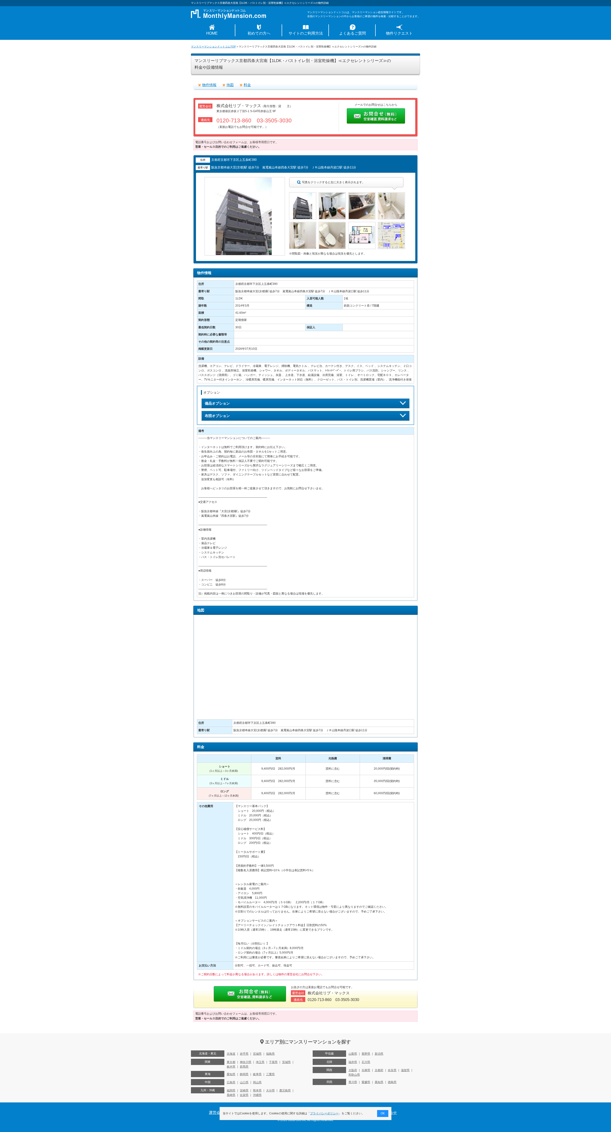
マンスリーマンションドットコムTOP (213, 46)
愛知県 (231, 1074)
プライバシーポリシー (324, 1113)
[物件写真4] (391, 194)
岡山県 (257, 1082)
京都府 (379, 1070)
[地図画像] (391, 224)
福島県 (270, 1053)
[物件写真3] (361, 194)
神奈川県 (245, 1062)
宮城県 (257, 1053)
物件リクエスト (399, 33)
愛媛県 (366, 1082)
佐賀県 (244, 1095)
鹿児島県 (285, 1090)
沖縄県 (257, 1095)
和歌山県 (354, 1074)
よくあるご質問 (352, 33)
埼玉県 (260, 1062)
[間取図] (361, 224)
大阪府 (352, 1070)
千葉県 (273, 1062)
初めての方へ (259, 33)
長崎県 (231, 1095)
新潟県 (379, 1053)
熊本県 (257, 1090)
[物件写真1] (302, 194)
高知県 (379, 1082)
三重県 (270, 1074)
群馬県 (244, 1066)
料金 (247, 85)
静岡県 (244, 1074)
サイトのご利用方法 (306, 33)
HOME (212, 33)
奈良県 (392, 1070)
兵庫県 (366, 1070)
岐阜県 (257, 1074)
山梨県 (352, 1053)
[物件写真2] (332, 194)
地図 (230, 85)
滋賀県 (405, 1070)
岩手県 (244, 1053)
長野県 (366, 1053)
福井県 (352, 1062)
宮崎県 (244, 1090)
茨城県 (286, 1062)
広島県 (231, 1082)
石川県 (366, 1062)
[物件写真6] (332, 224)
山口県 (244, 1082)
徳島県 (392, 1082)
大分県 (270, 1090)
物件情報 (209, 85)
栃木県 (231, 1066)
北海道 (231, 1053)
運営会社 (216, 1113)
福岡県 (231, 1090)
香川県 (352, 1082)
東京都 (231, 1062)
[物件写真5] (302, 224)
